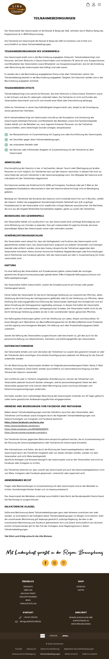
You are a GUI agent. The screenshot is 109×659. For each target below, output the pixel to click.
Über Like (28, 590)
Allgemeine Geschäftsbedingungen (79, 649)
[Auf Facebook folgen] (45, 563)
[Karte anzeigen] (63, 563)
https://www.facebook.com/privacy (22, 426)
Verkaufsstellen (28, 603)
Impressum (31, 649)
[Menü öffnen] (99, 4)
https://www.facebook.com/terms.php (24, 422)
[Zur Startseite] (17, 9)
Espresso (81, 586)
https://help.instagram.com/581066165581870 (26, 429)
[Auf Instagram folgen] (54, 563)
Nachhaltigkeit (28, 593)
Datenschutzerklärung (49, 649)
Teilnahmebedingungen (50, 654)
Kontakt (18, 649)
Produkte (28, 586)
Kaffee (81, 590)
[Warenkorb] (88, 4)
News (28, 600)
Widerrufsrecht (71, 654)
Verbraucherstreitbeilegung (23, 654)
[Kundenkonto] (93, 4)
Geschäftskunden (28, 597)
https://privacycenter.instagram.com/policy (26, 433)
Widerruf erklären (89, 654)
